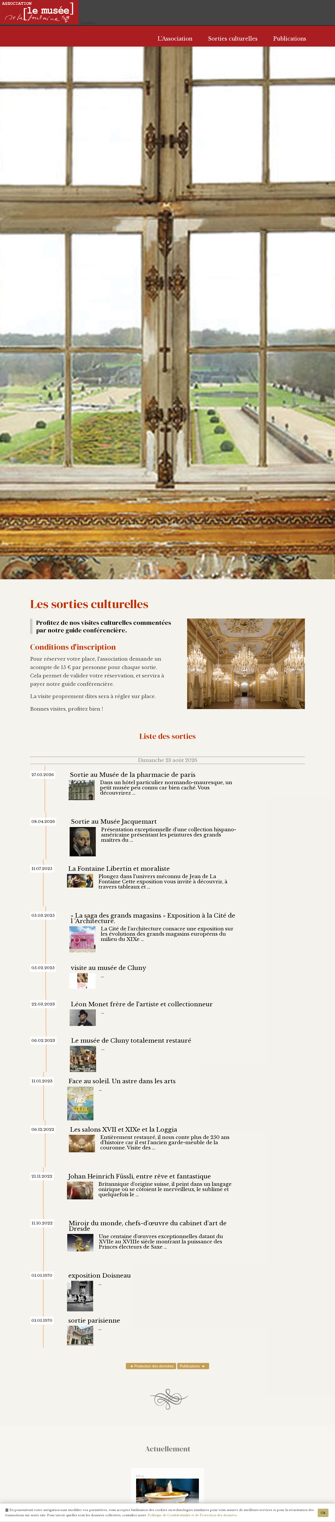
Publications (289, 38)
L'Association (175, 38)
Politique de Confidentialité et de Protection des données (192, 1515)
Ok (323, 1513)
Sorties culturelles (233, 38)
